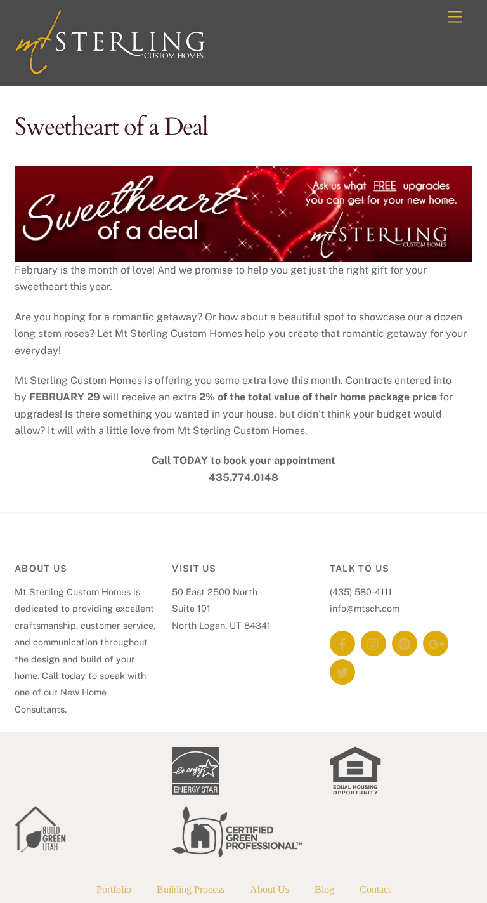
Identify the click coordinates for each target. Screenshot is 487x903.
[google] (435, 642)
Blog (324, 889)
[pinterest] (404, 642)
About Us (269, 889)
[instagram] (373, 642)
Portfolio (113, 889)
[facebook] (342, 642)
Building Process (190, 889)
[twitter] (342, 671)
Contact (375, 889)
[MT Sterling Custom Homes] (110, 70)
